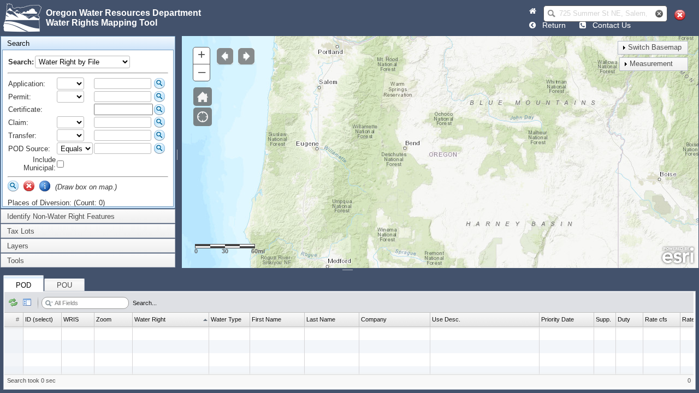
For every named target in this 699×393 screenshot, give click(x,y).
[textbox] (603, 13)
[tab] (88, 43)
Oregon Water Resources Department (123, 12)
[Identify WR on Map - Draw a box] (44, 186)
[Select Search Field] (49, 303)
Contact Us (609, 25)
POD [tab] (23, 285)
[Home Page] (532, 11)
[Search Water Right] (159, 83)
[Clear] (28, 186)
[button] (551, 13)
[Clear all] (679, 15)
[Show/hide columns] (27, 303)
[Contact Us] (582, 25)
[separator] (178, 152)
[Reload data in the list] (13, 303)
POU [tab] (64, 285)
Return (552, 25)
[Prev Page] (532, 25)
